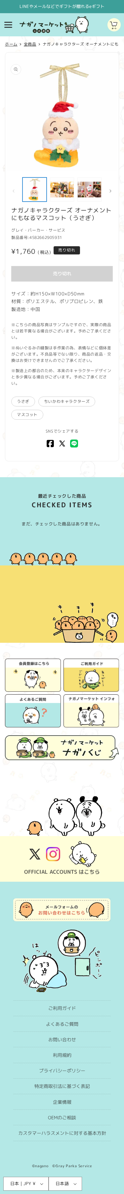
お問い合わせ (62, 1039)
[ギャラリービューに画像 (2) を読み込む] (62, 189)
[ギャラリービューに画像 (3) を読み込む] (89, 189)
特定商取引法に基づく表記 (62, 1086)
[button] (8, 25)
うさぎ (23, 401)
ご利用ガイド (62, 1008)
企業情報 (62, 1102)
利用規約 (62, 1055)
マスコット (27, 414)
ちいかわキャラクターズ (67, 401)
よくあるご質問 (62, 1024)
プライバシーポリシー (62, 1070)
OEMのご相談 (62, 1117)
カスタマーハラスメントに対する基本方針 (62, 1133)
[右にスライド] (110, 191)
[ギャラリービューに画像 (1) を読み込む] (34, 189)
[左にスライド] (13, 191)
